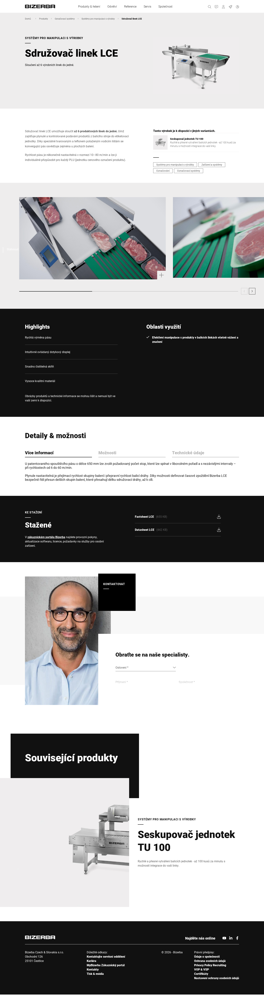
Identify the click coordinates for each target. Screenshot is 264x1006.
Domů (28, 18)
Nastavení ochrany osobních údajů (216, 978)
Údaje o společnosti (207, 956)
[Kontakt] (216, 6)
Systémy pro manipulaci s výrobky (98, 18)
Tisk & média (95, 974)
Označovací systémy (65, 18)
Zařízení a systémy (212, 164)
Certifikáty (201, 974)
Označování (163, 170)
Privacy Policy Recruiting (210, 965)
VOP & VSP (201, 969)
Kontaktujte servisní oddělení (106, 956)
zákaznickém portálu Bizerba (46, 537)
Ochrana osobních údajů (210, 961)
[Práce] (230, 6)
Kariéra (91, 961)
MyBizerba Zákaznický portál (106, 965)
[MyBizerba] (223, 6)
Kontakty (93, 969)
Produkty (43, 18)
